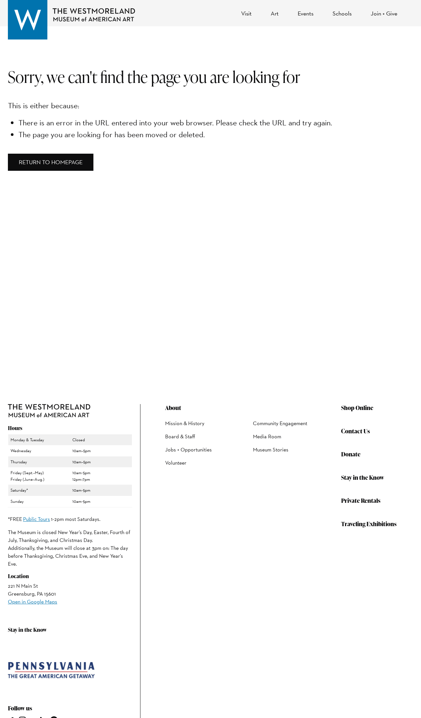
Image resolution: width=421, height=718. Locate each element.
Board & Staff (180, 436)
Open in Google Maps (32, 601)
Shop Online (357, 407)
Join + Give (384, 13)
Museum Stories (270, 449)
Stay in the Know (362, 477)
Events (305, 13)
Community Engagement (280, 423)
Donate (350, 454)
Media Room (267, 436)
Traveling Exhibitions (369, 524)
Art (275, 13)
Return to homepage (51, 162)
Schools (342, 13)
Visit (246, 13)
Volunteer (175, 462)
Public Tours (36, 519)
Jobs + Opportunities (188, 449)
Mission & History (184, 423)
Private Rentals (361, 500)
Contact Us (355, 431)
